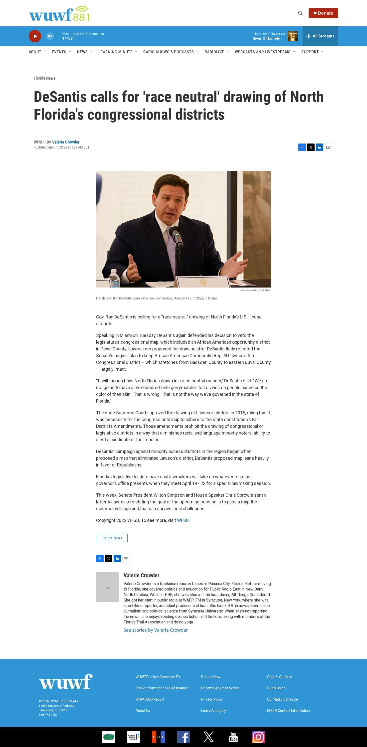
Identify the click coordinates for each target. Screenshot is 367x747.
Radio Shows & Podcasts (168, 52)
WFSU (183, 520)
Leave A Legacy (213, 711)
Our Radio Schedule (282, 699)
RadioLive (214, 52)
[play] (35, 36)
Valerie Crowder (65, 142)
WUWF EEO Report (150, 699)
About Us (143, 711)
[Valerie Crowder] (107, 587)
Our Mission (276, 688)
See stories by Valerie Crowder (156, 630)
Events (59, 52)
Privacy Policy (212, 699)
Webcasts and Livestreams (263, 52)
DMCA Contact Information (288, 711)
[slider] (58, 36)
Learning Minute (116, 52)
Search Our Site (279, 677)
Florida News (44, 78)
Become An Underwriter (220, 688)
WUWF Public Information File (158, 677)
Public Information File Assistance (162, 688)
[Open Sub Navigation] (45, 52)
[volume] (50, 36)
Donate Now (210, 677)
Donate (325, 13)
